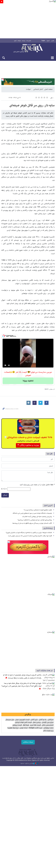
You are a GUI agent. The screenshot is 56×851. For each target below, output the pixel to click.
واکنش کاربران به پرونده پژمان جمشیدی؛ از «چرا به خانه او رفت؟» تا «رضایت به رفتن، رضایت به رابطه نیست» (22, 676)
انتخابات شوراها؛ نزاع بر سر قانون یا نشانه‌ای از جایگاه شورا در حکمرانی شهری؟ (29, 532)
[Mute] (9, 365)
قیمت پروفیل (17, 725)
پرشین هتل (36, 722)
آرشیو (15, 41)
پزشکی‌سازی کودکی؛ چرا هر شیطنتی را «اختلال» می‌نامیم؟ (35, 520)
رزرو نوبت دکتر (48, 730)
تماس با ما (29, 41)
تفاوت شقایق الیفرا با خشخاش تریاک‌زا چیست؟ (38, 510)
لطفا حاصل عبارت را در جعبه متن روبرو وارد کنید (37, 485)
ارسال (5, 495)
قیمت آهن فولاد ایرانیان (23, 722)
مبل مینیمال (9, 719)
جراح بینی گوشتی (47, 722)
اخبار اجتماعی (38, 89)
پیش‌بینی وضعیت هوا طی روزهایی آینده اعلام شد (37, 516)
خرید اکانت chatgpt (35, 728)
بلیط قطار (26, 725)
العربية (48, 41)
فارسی (52, 41)
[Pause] (5, 365)
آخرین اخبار (48, 505)
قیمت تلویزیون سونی (22, 719)
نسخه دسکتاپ (28, 742)
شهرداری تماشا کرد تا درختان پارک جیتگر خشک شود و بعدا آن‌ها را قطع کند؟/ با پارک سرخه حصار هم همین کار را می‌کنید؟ (21, 684)
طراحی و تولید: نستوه (27, 763)
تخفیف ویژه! (28, 381)
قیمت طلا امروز (35, 725)
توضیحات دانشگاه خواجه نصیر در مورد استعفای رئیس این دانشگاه (32, 513)
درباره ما (23, 41)
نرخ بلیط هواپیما (13, 728)
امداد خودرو (23, 728)
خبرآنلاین (28, 48)
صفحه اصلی (48, 89)
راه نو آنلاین (42, 719)
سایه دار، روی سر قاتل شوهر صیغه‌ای (32, 105)
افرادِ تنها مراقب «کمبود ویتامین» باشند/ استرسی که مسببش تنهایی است (30, 536)
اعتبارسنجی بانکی (47, 725)
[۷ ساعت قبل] (48, 678)
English (43, 41)
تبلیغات (19, 41)
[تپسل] (2, 79)
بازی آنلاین (34, 719)
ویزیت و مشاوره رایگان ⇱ (28, 445)
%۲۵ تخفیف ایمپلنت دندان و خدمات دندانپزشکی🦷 (28, 437)
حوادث (28, 89)
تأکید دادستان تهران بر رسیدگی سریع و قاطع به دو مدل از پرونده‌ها (32, 523)
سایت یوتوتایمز (48, 728)
